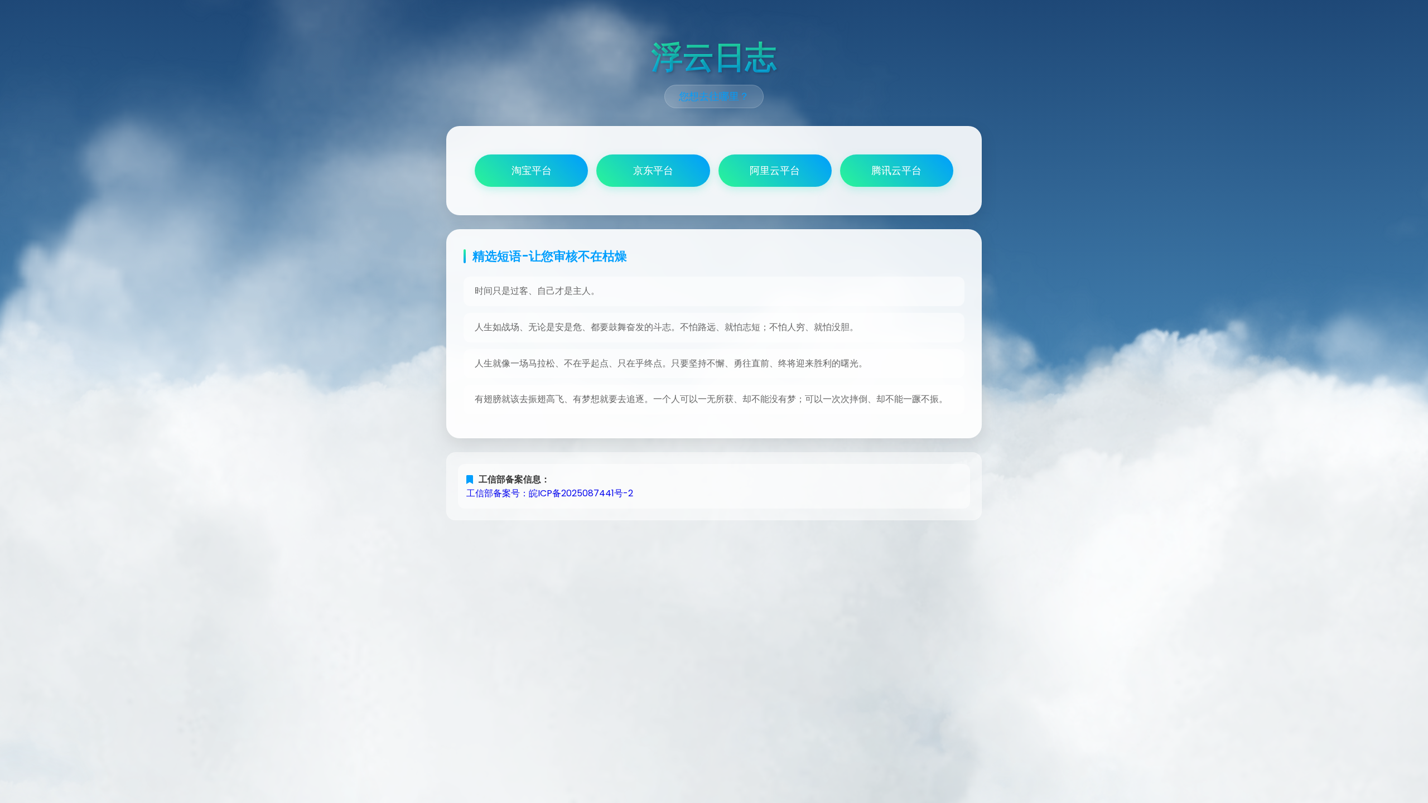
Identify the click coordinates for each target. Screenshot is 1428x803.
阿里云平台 (775, 170)
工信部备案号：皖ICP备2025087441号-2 (549, 493)
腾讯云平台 (896, 170)
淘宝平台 (532, 170)
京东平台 (653, 170)
